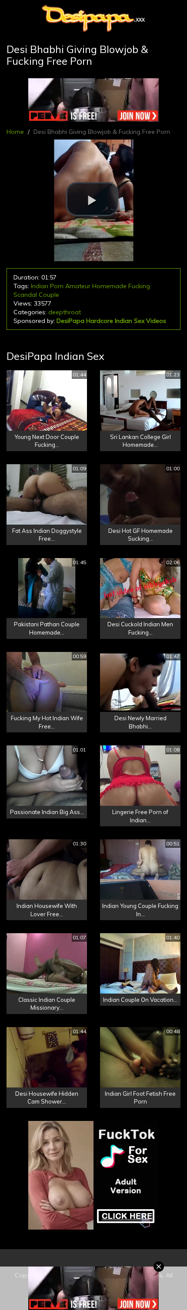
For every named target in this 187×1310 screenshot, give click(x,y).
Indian (39, 286)
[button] (92, 199)
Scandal (25, 295)
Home (15, 132)
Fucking (139, 286)
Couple (49, 295)
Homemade (109, 286)
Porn (56, 286)
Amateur (77, 286)
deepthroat (64, 312)
